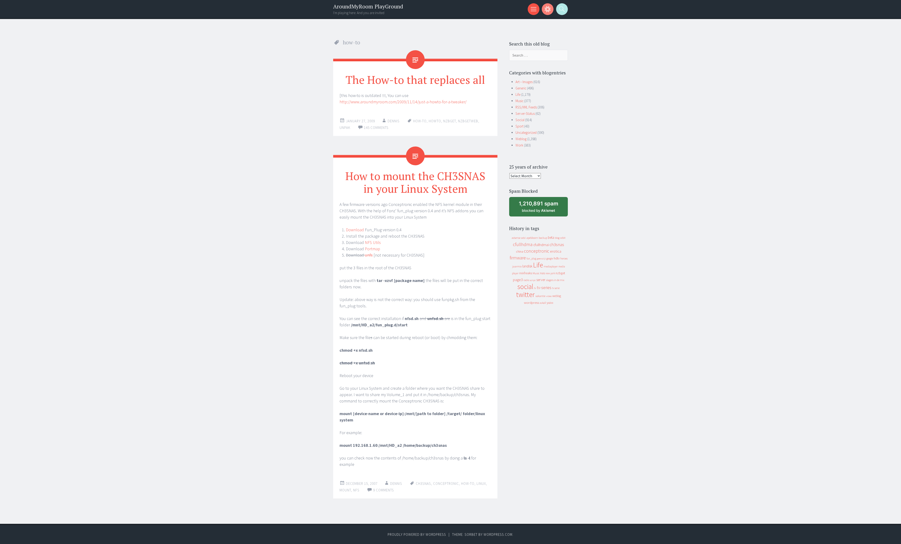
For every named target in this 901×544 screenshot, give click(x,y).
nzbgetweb (468, 121)
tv (535, 288)
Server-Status (525, 113)
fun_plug (531, 258)
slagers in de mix (555, 280)
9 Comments (383, 490)
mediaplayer (551, 266)
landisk (527, 266)
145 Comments (376, 127)
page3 (518, 279)
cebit (562, 237)
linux (481, 483)
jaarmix (517, 266)
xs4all (543, 303)
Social (519, 120)
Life (517, 94)
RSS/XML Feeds (526, 107)
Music (519, 101)
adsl (523, 237)
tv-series (544, 287)
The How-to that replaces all (415, 79)
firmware (518, 258)
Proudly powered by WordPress (417, 534)
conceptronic (446, 483)
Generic (520, 88)
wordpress (531, 302)
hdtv (557, 258)
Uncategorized (526, 132)
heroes (564, 258)
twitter (525, 294)
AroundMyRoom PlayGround (368, 6)
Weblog (521, 139)
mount (345, 490)
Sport (519, 126)
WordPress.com (498, 534)
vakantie (540, 296)
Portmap (372, 248)
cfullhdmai (541, 245)
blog (557, 237)
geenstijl (541, 258)
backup (543, 237)
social (525, 286)
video (549, 296)
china (519, 252)
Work (519, 145)
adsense (516, 237)
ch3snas (423, 483)
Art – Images (524, 82)
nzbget (449, 121)
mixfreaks (525, 273)
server (540, 280)
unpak (345, 127)
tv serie (556, 288)
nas (542, 273)
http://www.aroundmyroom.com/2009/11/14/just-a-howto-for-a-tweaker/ (403, 101)
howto (435, 121)
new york (550, 273)
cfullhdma (523, 244)
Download (355, 229)
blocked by (543, 208)
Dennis (394, 121)
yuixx (550, 303)
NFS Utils (373, 242)
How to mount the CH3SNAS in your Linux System (415, 182)
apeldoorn (532, 237)
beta (551, 237)
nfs (356, 490)
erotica (555, 251)
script (533, 280)
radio (526, 280)
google (549, 258)
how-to (420, 121)
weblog (556, 296)
